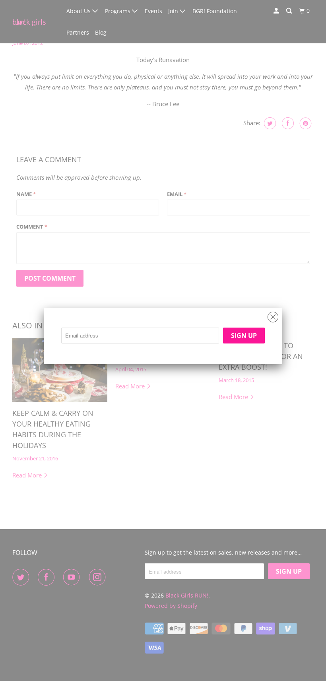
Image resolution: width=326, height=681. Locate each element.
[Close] (273, 315)
